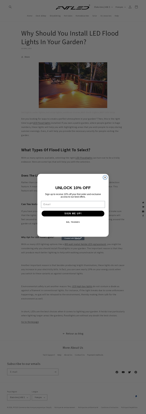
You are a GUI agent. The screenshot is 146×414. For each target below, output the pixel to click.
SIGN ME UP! (73, 213)
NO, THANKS (73, 222)
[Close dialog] (105, 177)
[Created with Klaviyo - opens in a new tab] (73, 238)
